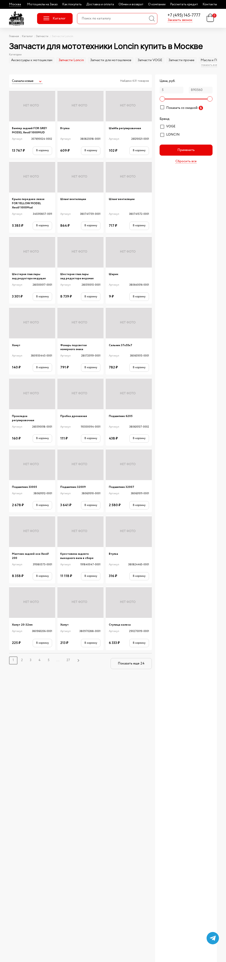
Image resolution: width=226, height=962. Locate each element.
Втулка (65, 128)
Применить (186, 150)
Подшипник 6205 (120, 416)
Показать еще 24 (131, 663)
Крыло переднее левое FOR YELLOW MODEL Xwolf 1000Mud (28, 203)
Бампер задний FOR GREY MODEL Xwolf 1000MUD (29, 130)
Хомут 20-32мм (22, 625)
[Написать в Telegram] (213, 938)
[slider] (162, 99)
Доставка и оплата (100, 4)
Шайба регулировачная (125, 128)
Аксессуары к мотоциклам (31, 60)
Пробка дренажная (73, 416)
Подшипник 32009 (73, 487)
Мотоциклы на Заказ (42, 4)
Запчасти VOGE (149, 60)
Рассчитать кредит (184, 4)
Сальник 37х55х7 (120, 345)
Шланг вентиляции (73, 199)
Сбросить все (186, 161)
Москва (15, 4)
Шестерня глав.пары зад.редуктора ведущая (29, 276)
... (57, 660)
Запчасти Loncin (71, 60)
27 (68, 660)
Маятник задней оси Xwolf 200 (30, 556)
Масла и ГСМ (211, 60)
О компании (157, 4)
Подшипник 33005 (24, 487)
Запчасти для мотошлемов (110, 60)
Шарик (113, 274)
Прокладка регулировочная (23, 418)
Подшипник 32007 (121, 487)
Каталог (59, 18)
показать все (209, 65)
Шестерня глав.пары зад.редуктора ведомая (77, 276)
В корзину (42, 150)
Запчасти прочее (181, 60)
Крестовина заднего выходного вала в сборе (77, 556)
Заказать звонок (180, 20)
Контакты (210, 4)
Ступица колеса (120, 625)
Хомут (16, 345)
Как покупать (72, 4)
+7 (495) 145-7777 (184, 15)
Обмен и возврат (131, 4)
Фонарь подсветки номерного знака (73, 347)
